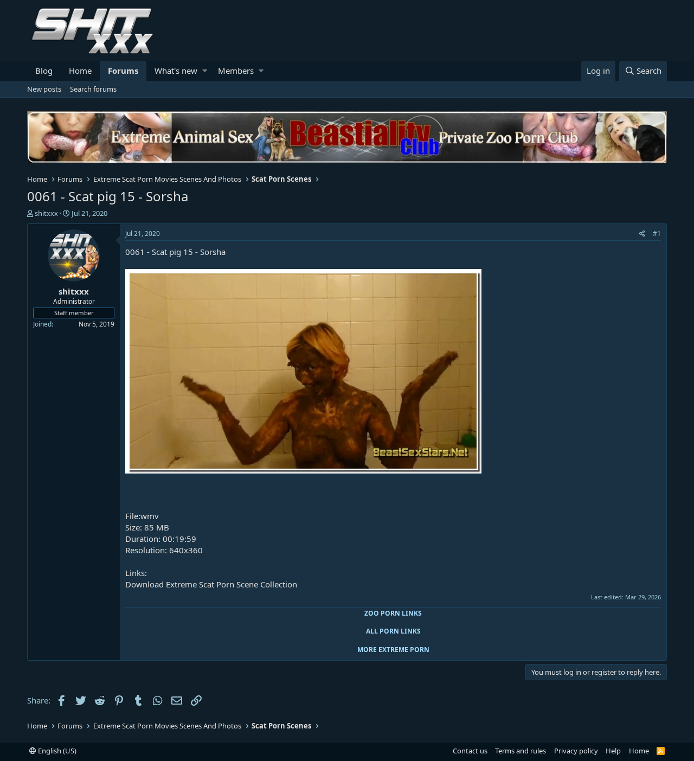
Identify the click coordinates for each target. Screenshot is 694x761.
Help (613, 751)
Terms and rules (520, 751)
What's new (176, 70)
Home (80, 70)
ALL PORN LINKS (393, 631)
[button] (205, 71)
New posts (44, 89)
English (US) (56, 751)
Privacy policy (576, 751)
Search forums (93, 89)
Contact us (470, 751)
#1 (657, 233)
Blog (44, 70)
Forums (123, 70)
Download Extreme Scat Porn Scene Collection (211, 584)
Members (236, 70)
